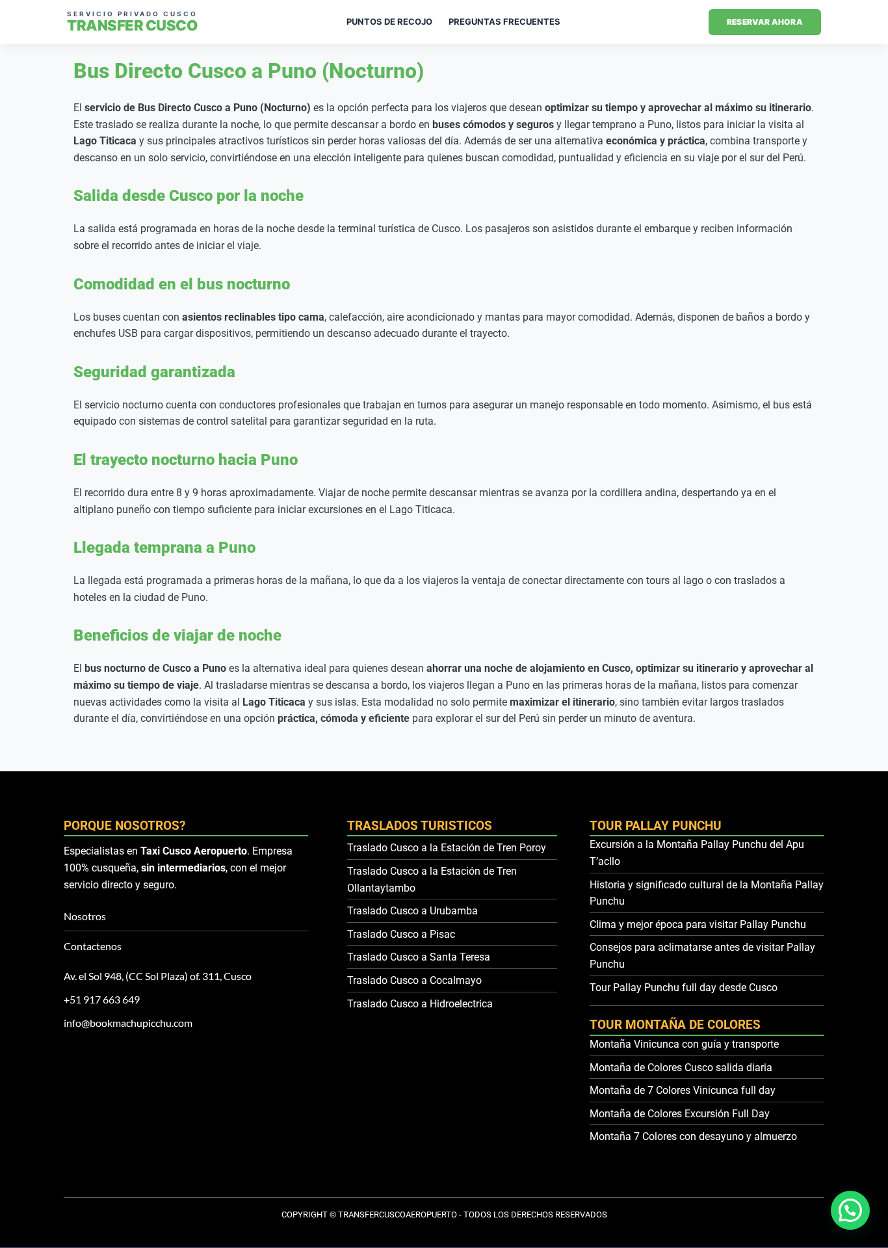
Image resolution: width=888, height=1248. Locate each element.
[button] (850, 1210)
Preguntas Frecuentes (504, 21)
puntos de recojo (389, 21)
